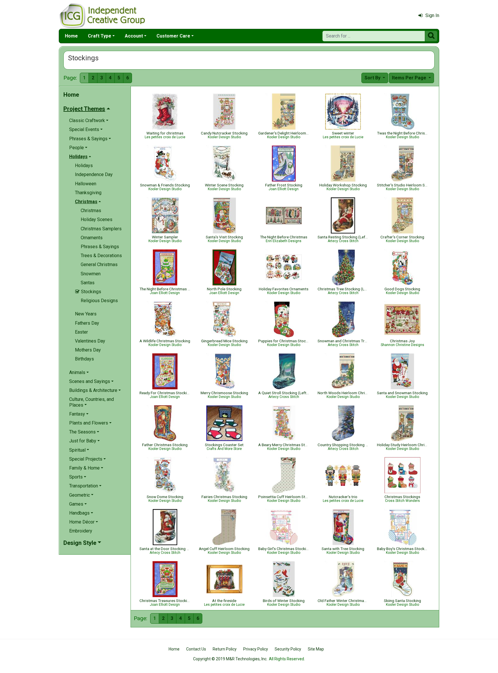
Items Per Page (409, 78)
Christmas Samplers (101, 228)
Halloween (85, 183)
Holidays (84, 165)
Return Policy (225, 649)
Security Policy (288, 649)
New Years (86, 314)
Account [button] (134, 36)
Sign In (432, 15)
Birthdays (84, 359)
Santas (88, 282)
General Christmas (99, 264)
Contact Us (196, 649)
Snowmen (91, 273)
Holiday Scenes (96, 219)
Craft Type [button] (99, 36)
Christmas (91, 210)
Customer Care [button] (173, 36)
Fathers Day (87, 323)
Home (71, 36)
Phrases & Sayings (100, 246)
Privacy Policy (255, 649)
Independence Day (94, 174)
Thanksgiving (88, 192)
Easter (81, 332)
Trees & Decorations (101, 255)
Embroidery (80, 531)
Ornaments (92, 237)
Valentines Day (90, 341)
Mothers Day (88, 350)
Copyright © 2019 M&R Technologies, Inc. (230, 659)
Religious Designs (99, 300)
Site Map (316, 649)
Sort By (373, 78)
